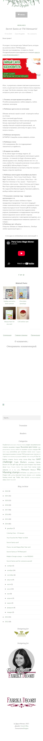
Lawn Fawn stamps (30, 467)
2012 (7, 621)
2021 (7, 496)
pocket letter (36, 472)
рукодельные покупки (32, 454)
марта (9, 603)
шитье (24, 456)
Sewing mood (7, 477)
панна (29, 452)
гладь (39, 447)
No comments (32, 34)
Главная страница (21, 335)
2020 (7, 500)
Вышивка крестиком (29, 447)
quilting (13, 475)
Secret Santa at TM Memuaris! (21, 28)
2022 (7, 491)
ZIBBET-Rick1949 (11, 479)
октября (10, 570)
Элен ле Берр (30, 456)
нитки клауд (6, 451)
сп (39, 454)
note (28, 472)
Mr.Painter (23, 472)
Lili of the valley (14, 470)
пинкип (33, 451)
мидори (35, 449)
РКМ (23, 454)
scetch (33, 475)
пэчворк (18, 454)
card (38, 459)
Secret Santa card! (13, 542)
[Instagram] (20, 407)
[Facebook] (8, 407)
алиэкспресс (13, 444)
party (31, 472)
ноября (9, 566)
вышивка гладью (14, 447)
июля (9, 584)
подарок (38, 451)
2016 (7, 514)
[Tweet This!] (21, 275)
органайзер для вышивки (18, 452)
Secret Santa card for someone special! (19, 561)
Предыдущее (35, 335)
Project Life (6, 475)
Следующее (7, 335)
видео (28, 445)
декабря (10, 528)
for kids (10, 464)
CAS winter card (23, 321)
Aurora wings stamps (20, 459)
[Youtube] (25, 409)
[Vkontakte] (14, 409)
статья (9, 456)
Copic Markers (20, 462)
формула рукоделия (16, 456)
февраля (10, 607)
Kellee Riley (19, 467)
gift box (21, 464)
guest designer (28, 464)
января (9, 612)
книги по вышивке (21, 449)
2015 (7, 519)
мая (8, 594)
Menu (22, 15)
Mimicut (33, 470)
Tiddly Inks (20, 477)
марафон (30, 449)
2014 (7, 524)
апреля (9, 598)
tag (14, 477)
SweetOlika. (25, 726)
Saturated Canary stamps (23, 475)
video (4, 480)
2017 (7, 510)
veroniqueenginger (35, 477)
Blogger (25, 728)
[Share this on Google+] (23, 275)
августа (9, 580)
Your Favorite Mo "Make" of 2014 (17, 538)
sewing (38, 475)
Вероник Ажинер (21, 444)
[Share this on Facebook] (19, 275)
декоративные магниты (9, 449)
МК (39, 449)
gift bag (15, 464)
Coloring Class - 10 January (15, 533)
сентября (10, 575)
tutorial (27, 477)
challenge (7, 461)
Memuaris (21, 25)
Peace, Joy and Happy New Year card (18, 547)
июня (9, 589)
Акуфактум (6, 445)
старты (5, 456)
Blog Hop (31, 459)
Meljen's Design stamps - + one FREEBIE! (20, 556)
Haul (35, 464)
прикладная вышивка (9, 454)
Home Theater (11, 467)
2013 (7, 617)
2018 (7, 505)
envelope (31, 462)
